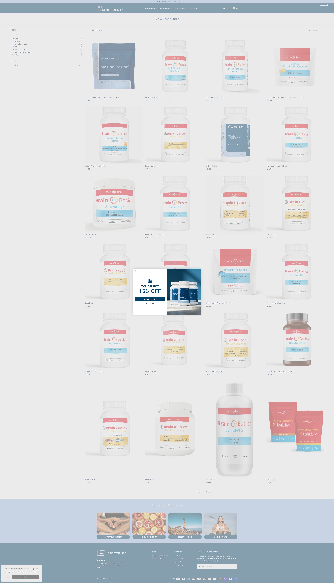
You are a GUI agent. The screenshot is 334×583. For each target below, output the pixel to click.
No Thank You (150, 303)
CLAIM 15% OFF (150, 299)
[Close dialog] (135, 270)
